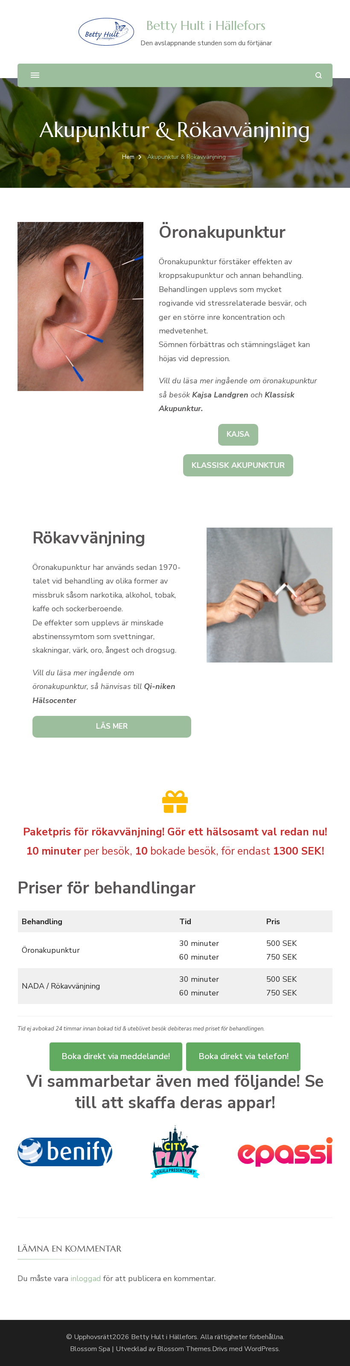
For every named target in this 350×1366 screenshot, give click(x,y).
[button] (238, 435)
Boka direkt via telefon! (243, 1056)
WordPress (261, 1349)
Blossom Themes (184, 1349)
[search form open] (318, 75)
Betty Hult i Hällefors (205, 25)
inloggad (85, 1278)
